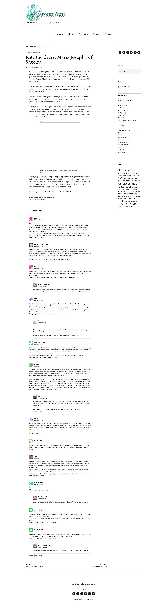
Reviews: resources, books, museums (128, 133)
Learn (59, 34)
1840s (136, 178)
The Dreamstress (33, 23)
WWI (119, 208)
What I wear (121, 152)
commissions (127, 189)
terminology (129, 203)
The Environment (123, 144)
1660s (134, 176)
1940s (134, 187)
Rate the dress (42, 47)
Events (120, 115)
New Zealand (124, 198)
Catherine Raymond (41, 244)
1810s (129, 178)
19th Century (31, 47)
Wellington (137, 206)
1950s (138, 187)
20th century (123, 176)
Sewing (120, 139)
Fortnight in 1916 (137, 191)
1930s (128, 186)
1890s (121, 184)
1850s (120, 181)
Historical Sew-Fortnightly (129, 194)
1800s (125, 178)
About (97, 34)
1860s (125, 181)
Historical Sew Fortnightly (125, 120)
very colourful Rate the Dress (49, 87)
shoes (132, 201)
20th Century (122, 108)
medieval (132, 196)
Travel (120, 147)
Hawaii (121, 193)
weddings (129, 206)
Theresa (121, 206)
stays (135, 201)
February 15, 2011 (36, 52)
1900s (127, 184)
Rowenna (37, 364)
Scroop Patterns (122, 137)
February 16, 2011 (38, 366)
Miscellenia (121, 128)
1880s (137, 180)
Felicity (120, 118)
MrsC (36, 299)
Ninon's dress (135, 199)
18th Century (121, 103)
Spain (44, 199)
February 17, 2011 (42, 398)
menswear (138, 196)
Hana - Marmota (39, 509)
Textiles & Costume (124, 142)
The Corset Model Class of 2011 (99, 565)
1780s (120, 178)
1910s (133, 183)
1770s (138, 176)
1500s (130, 176)
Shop (108, 34)
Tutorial (120, 149)
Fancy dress (129, 191)
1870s (130, 180)
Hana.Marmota (39, 529)
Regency (126, 201)
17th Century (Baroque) (124, 100)
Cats (119, 189)
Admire (83, 34)
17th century (124, 170)
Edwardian (122, 191)
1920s (121, 187)
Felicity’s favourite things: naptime (34, 565)
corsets (135, 189)
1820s (41, 199)
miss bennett (38, 482)
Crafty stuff (121, 113)
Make (70, 34)
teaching (120, 204)
